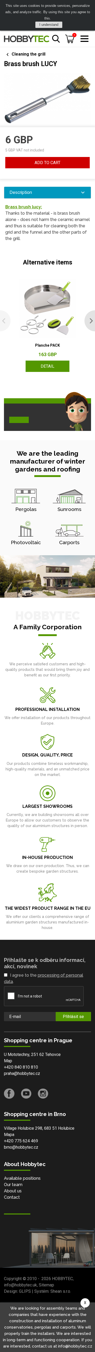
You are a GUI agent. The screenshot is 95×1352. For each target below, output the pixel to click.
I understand (48, 25)
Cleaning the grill (28, 54)
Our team (13, 1184)
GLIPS (25, 1291)
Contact (12, 1197)
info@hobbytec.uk (20, 1284)
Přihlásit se (73, 1016)
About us (13, 1190)
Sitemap (46, 1284)
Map (8, 1060)
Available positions (22, 1178)
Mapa (9, 1134)
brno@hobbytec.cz (21, 1147)
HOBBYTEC (62, 1278)
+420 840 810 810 (21, 1067)
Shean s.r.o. (60, 1291)
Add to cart (47, 162)
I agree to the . (43, 978)
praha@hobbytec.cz (22, 1073)
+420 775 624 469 (21, 1140)
